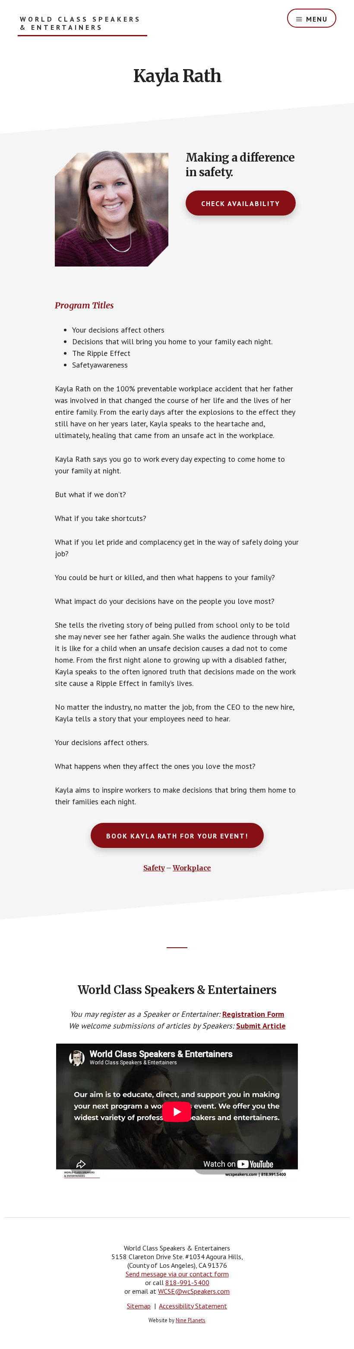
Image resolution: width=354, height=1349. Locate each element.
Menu (317, 19)
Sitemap (139, 1305)
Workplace (192, 867)
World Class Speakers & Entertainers (80, 23)
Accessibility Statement (193, 1305)
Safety (154, 867)
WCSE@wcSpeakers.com (194, 1291)
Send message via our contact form (177, 1274)
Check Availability (240, 203)
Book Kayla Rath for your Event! (177, 836)
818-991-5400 (187, 1282)
